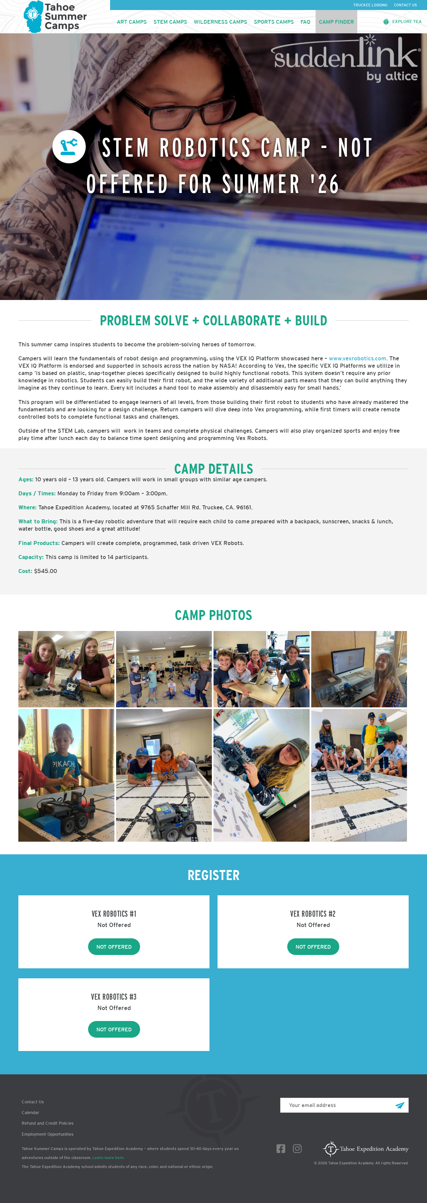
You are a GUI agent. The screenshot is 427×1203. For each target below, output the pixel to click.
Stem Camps (170, 22)
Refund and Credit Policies (47, 1123)
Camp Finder (336, 22)
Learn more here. (108, 1157)
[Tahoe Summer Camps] (55, 16)
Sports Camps (274, 22)
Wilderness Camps (220, 22)
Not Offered (114, 947)
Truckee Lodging (370, 5)
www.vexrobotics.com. (358, 358)
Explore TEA (407, 21)
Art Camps (132, 22)
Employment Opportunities (47, 1134)
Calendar (30, 1112)
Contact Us (405, 5)
